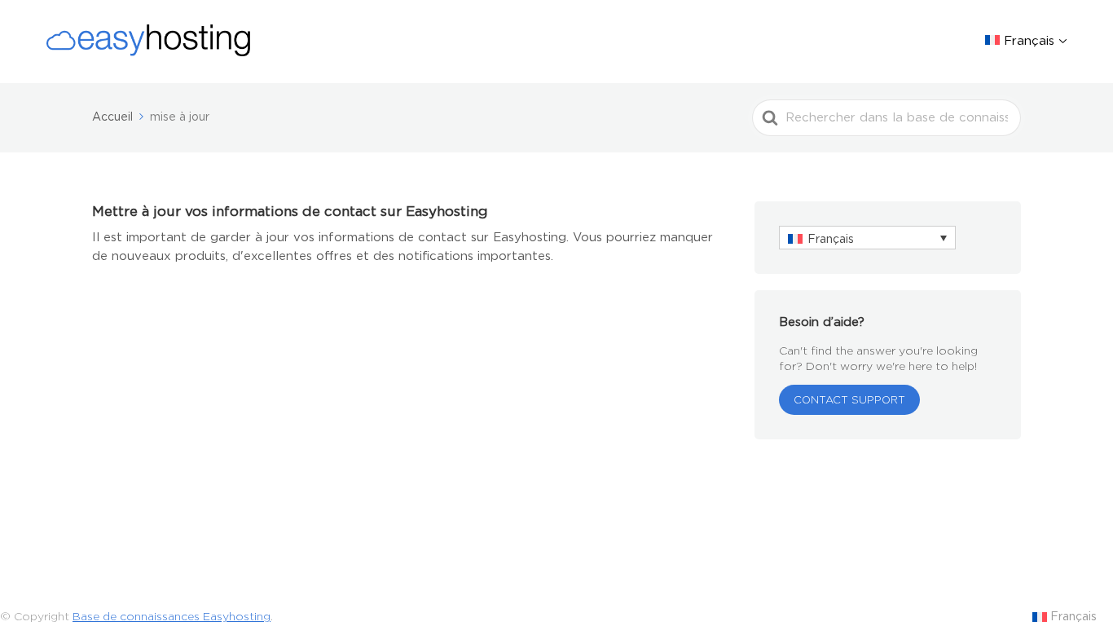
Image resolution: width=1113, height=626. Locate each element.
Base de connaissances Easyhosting (172, 616)
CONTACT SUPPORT (849, 400)
